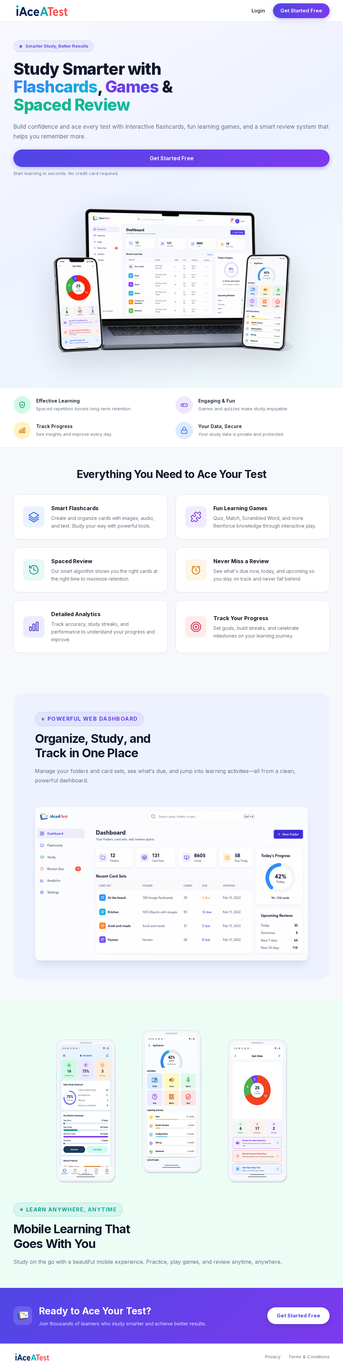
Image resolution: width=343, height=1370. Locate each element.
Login (258, 10)
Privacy (272, 1356)
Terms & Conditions (309, 1356)
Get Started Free (301, 10)
